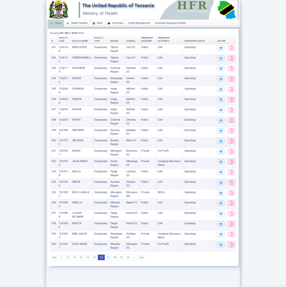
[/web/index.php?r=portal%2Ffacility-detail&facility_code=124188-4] (220, 203)
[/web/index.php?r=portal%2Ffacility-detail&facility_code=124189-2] (220, 193)
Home (58, 23)
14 (74, 257)
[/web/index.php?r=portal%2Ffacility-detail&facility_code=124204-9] (220, 110)
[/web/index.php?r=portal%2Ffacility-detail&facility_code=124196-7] (220, 151)
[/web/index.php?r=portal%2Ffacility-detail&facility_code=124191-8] (220, 172)
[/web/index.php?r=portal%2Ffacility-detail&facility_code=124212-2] (220, 58)
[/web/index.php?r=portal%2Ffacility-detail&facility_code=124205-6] (220, 99)
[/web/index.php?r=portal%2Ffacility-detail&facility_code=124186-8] (220, 213)
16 (87, 257)
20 (115, 257)
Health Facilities (79, 23)
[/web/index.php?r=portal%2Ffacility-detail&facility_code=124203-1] (220, 120)
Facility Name (80, 41)
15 (81, 257)
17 (94, 257)
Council (131, 41)
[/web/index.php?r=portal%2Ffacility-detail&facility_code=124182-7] (220, 244)
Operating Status (194, 41)
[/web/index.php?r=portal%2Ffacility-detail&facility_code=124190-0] (220, 182)
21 (121, 257)
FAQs (99, 23)
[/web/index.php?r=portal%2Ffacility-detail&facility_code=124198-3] (220, 130)
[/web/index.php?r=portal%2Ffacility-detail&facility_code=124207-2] (220, 79)
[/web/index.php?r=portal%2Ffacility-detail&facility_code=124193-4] (220, 161)
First (54, 257)
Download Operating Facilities (170, 23)
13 (67, 257)
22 (128, 257)
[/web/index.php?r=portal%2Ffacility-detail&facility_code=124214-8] (220, 47)
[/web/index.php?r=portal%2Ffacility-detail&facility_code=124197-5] (220, 141)
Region (114, 41)
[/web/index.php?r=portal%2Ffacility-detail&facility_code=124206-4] (220, 89)
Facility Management (139, 23)
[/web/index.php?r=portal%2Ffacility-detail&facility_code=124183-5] (220, 234)
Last (141, 257)
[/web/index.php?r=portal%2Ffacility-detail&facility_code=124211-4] (220, 68)
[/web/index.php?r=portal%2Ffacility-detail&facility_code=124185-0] (220, 224)
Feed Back (117, 23)
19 (108, 257)
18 (101, 257)
